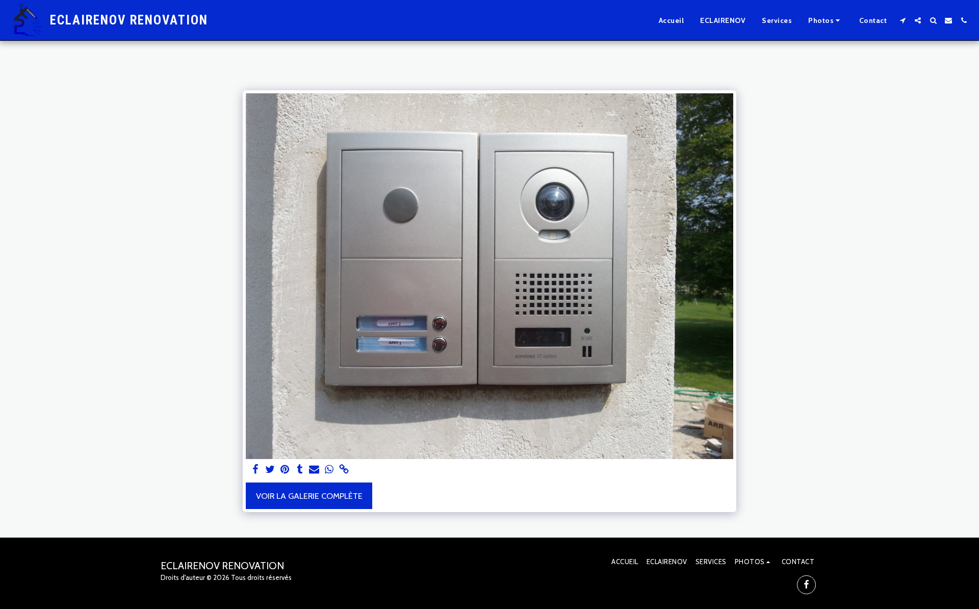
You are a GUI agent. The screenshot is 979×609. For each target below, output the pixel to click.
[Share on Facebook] (255, 469)
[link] (344, 469)
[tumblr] (299, 469)
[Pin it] (284, 469)
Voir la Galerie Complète (309, 496)
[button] (826, 20)
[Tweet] (270, 469)
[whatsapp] (329, 469)
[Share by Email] (314, 469)
